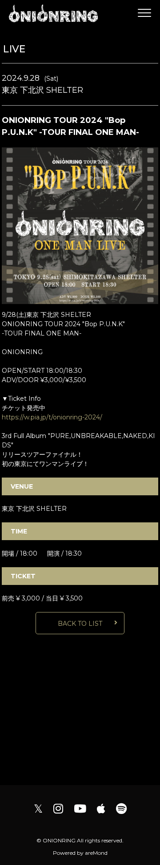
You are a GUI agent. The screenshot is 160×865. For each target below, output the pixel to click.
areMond (96, 852)
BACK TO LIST (80, 624)
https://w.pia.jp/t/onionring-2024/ (52, 417)
